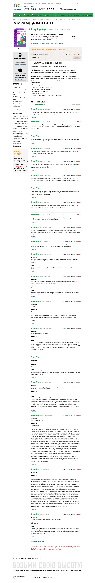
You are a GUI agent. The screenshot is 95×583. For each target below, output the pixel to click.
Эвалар (74, 36)
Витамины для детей (52, 43)
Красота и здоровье (37, 15)
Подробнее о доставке (20, 64)
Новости (37, 3)
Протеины (26, 15)
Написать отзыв (65, 29)
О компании (16, 571)
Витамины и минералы (63, 15)
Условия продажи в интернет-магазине (41, 571)
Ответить (33, 116)
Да (76, 109)
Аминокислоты (75, 15)
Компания (43, 3)
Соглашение (74, 571)
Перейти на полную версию (20, 578)
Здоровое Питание (49, 15)
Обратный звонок (65, 571)
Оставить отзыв (24, 571)
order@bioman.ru (47, 577)
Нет (79, 109)
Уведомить (77, 57)
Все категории (17, 15)
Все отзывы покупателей (37, 541)
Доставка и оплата (29, 3)
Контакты (50, 3)
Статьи (80, 571)
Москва (32, 6)
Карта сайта (56, 571)
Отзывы (56, 29)
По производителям (87, 15)
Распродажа (57, 3)
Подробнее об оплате (20, 79)
